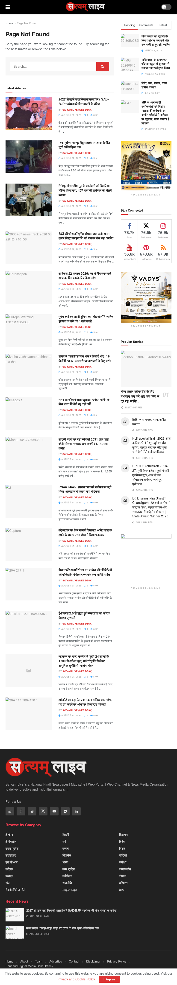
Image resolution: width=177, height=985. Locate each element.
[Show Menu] (8, 7)
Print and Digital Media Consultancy (29, 966)
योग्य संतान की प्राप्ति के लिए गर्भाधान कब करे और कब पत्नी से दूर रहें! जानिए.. (156, 40)
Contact (74, 961)
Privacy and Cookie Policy (76, 979)
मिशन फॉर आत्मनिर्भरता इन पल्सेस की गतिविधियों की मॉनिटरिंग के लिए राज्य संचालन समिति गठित (85, 572)
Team (38, 961)
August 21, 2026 (71, 502)
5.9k (95, 115)
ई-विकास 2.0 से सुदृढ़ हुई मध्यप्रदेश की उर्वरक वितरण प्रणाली (84, 615)
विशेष (122, 848)
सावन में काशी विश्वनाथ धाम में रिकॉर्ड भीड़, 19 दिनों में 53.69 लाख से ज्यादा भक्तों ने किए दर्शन (85, 358)
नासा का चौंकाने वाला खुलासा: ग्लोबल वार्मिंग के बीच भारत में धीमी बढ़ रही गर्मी (84, 401)
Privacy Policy (117, 961)
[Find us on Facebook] (21, 811)
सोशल (122, 875)
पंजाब (65, 848)
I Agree (109, 979)
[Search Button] (102, 66)
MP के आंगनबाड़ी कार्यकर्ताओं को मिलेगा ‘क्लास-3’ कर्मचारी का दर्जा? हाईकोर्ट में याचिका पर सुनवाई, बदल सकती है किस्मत (155, 112)
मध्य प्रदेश (68, 869)
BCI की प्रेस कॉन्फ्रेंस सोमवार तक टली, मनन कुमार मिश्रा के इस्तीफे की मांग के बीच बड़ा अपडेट (86, 235)
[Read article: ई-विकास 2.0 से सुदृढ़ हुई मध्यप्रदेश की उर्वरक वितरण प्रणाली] (29, 627)
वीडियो (123, 855)
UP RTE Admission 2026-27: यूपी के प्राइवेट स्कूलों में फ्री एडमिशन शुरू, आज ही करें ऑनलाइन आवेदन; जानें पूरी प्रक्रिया (150, 474)
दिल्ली (65, 834)
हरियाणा (123, 882)
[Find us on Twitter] (43, 811)
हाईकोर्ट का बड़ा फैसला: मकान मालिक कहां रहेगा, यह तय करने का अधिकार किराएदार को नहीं (85, 701)
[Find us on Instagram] (32, 811)
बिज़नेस (66, 855)
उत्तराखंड (11, 855)
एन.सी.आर (12, 862)
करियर (9, 869)
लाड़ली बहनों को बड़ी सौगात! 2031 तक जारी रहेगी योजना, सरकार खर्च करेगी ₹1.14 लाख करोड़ (84, 443)
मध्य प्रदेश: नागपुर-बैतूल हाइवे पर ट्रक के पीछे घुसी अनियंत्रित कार (84, 144)
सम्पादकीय (125, 869)
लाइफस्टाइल (69, 889)
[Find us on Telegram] (65, 811)
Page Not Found (27, 23)
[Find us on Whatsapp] (10, 811)
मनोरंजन (67, 875)
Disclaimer (93, 961)
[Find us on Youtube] (54, 811)
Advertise (55, 961)
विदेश (122, 841)
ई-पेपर (9, 834)
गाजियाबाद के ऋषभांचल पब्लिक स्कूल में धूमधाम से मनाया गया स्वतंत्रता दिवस (156, 63)
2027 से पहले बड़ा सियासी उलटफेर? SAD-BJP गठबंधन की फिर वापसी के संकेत (84, 101)
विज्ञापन (123, 834)
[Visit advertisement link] (146, 166)
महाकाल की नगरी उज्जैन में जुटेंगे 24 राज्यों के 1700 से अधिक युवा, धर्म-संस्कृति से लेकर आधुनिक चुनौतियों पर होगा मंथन (84, 660)
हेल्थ (121, 889)
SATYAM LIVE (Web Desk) (77, 109)
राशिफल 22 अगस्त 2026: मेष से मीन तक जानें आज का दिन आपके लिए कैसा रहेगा (85, 275)
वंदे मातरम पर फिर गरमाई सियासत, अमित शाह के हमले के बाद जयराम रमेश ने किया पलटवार (85, 532)
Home (9, 23)
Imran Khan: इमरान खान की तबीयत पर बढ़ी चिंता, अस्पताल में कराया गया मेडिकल (85, 489)
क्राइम (9, 875)
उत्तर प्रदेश (12, 848)
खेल (8, 882)
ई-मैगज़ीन (11, 841)
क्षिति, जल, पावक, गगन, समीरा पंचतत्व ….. (155, 85)
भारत (65, 862)
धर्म (64, 841)
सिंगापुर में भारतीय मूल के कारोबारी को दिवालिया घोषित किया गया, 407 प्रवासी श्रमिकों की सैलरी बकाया (85, 190)
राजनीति (67, 882)
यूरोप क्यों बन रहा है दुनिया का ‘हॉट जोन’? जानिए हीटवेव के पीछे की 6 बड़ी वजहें (86, 318)
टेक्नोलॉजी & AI (15, 889)
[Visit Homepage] (85, 6)
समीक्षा (122, 862)
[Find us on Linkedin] (76, 811)
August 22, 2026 (71, 115)
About (24, 961)
